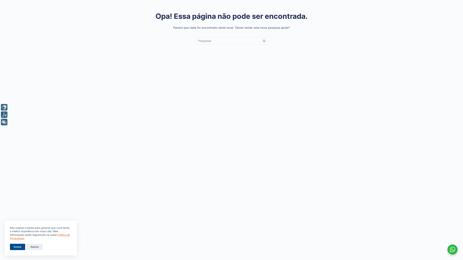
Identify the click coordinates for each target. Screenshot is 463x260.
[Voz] (4, 114)
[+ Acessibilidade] (4, 122)
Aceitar (18, 246)
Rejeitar (35, 246)
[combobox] (228, 40)
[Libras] (4, 107)
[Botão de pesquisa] (264, 40)
